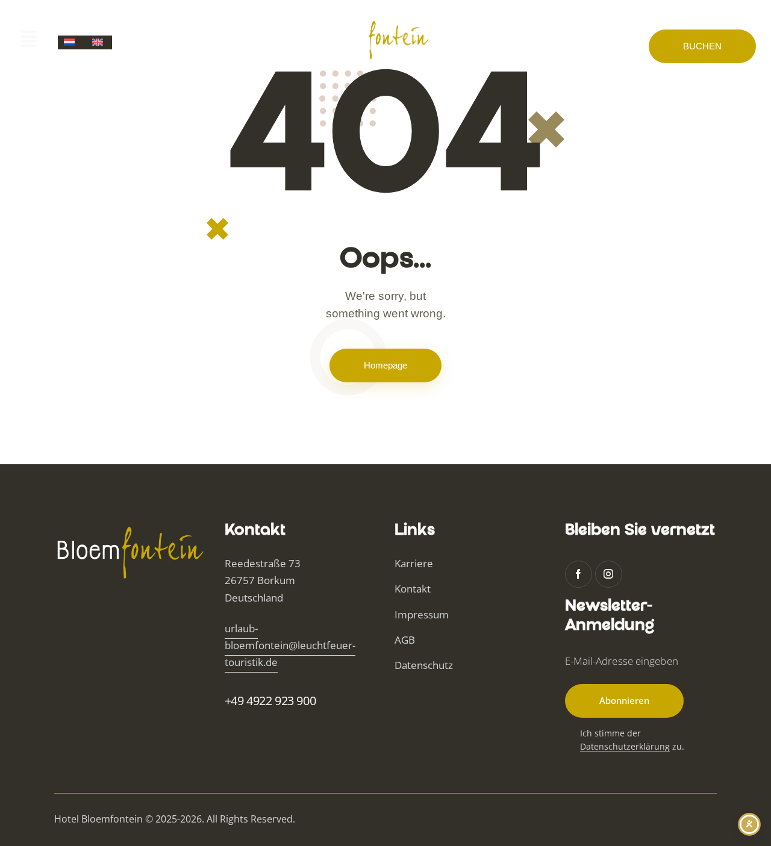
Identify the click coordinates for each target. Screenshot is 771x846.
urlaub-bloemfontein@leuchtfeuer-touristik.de (290, 645)
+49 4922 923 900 (270, 700)
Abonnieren (624, 700)
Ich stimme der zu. (632, 739)
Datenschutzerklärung (625, 746)
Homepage (385, 365)
